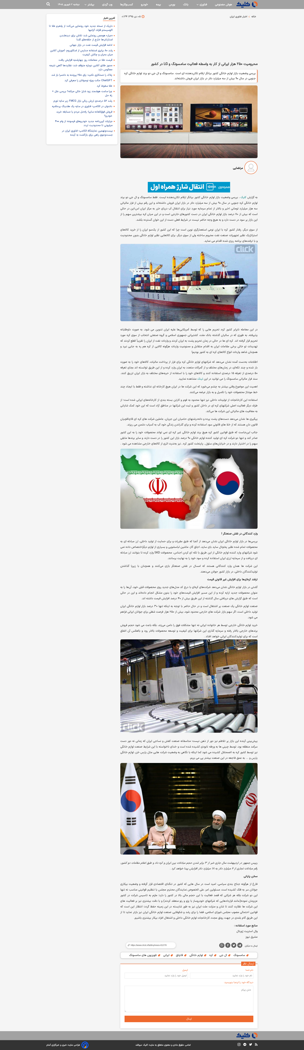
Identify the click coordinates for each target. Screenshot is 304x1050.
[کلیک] (247, 4)
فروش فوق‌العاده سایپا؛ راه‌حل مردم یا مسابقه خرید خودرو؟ (84, 114)
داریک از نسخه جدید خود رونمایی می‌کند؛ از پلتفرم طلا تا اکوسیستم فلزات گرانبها (81, 28)
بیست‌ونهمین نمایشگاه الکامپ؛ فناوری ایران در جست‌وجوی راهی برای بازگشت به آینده (87, 133)
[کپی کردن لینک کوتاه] (149, 945)
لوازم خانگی (196, 955)
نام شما (249, 970)
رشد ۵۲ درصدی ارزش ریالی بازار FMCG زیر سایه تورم (82, 101)
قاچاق (180, 955)
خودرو (144, 4)
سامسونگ (239, 955)
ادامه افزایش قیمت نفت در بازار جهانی (91, 45)
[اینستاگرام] (239, 1045)
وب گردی (107, 4)
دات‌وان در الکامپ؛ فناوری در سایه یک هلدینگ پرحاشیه (82, 106)
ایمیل (185, 970)
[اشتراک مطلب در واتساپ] (221, 945)
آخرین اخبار (109, 18)
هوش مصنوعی (223, 4)
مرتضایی (238, 168)
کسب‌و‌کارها (126, 4)
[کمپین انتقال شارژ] (189, 187)
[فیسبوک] (227, 946)
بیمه (158, 4)
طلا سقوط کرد (104, 86)
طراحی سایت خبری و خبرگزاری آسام (63, 1045)
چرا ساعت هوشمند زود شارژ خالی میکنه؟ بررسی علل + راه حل (82, 93)
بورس (172, 4)
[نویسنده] (251, 168)
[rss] (256, 1045)
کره (211, 955)
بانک (185, 4)
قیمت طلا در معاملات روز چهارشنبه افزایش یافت (85, 60)
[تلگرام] (239, 946)
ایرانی (166, 955)
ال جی (223, 955)
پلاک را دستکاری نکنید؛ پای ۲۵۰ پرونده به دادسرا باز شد (81, 75)
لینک (200, 379)
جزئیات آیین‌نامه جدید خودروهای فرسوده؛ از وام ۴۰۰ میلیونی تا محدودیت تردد (84, 123)
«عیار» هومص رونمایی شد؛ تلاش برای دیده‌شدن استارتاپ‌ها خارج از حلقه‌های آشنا (86, 38)
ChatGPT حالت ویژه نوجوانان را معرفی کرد (88, 81)
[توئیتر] (233, 946)
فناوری (203, 4)
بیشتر (90, 4)
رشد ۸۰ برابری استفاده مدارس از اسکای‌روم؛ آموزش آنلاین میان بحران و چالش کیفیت (81, 53)
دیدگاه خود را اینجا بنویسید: (238, 982)
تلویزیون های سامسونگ (143, 955)
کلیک (243, 197)
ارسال (189, 1019)
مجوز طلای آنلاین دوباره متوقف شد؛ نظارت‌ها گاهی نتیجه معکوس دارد (80, 68)
